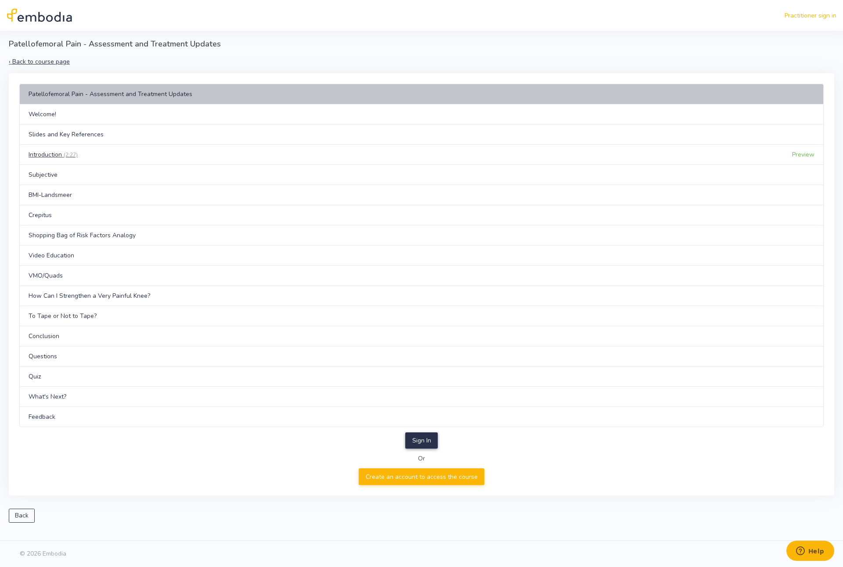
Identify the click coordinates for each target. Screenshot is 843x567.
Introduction (53, 154)
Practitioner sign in (810, 15)
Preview (803, 154)
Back (22, 515)
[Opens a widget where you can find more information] (810, 552)
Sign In (421, 440)
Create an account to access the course (422, 477)
